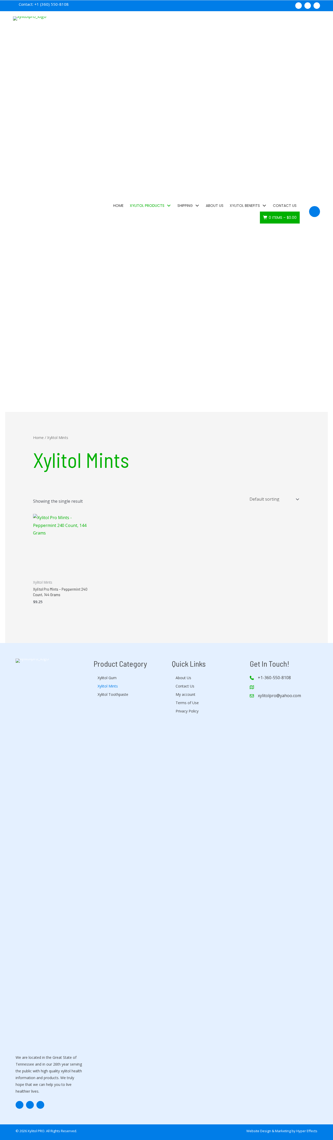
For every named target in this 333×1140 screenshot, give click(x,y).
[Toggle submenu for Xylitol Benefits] (264, 205)
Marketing (283, 1131)
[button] (298, 5)
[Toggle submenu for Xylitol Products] (168, 205)
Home (38, 437)
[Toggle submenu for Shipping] (197, 205)
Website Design (258, 1131)
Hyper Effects (306, 1131)
